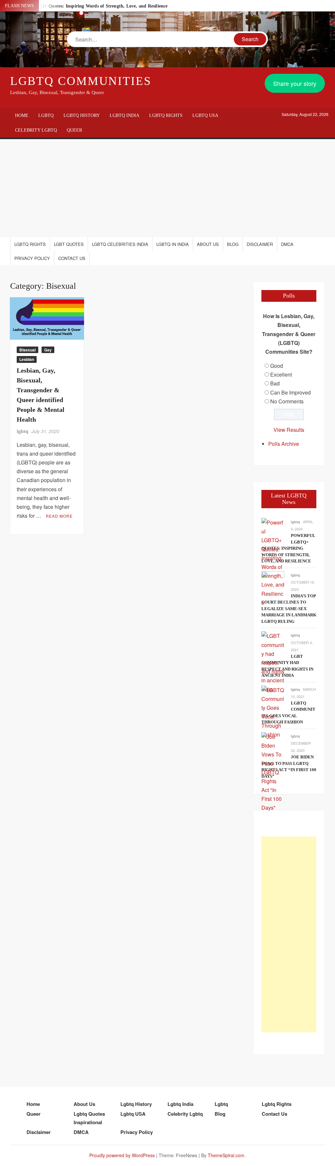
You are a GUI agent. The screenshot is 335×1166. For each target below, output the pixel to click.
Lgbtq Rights (166, 115)
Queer (74, 130)
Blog (232, 244)
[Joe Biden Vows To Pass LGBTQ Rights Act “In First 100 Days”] (272, 771)
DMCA (287, 244)
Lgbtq (46, 115)
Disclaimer (260, 244)
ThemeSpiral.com (226, 1155)
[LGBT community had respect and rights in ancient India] (272, 662)
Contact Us (71, 258)
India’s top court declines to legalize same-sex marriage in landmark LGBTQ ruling (288, 608)
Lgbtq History (81, 115)
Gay (48, 350)
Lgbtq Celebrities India (120, 244)
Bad (275, 383)
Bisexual (27, 350)
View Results (288, 429)
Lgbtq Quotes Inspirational (89, 1118)
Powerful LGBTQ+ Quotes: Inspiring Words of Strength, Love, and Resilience (88, 6)
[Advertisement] (167, 188)
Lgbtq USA (205, 115)
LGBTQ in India (172, 244)
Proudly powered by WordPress (122, 1155)
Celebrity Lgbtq (36, 130)
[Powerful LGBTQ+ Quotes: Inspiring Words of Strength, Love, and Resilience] (272, 561)
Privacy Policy (32, 258)
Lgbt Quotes (69, 244)
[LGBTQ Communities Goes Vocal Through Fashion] (272, 711)
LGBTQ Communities (80, 81)
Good (276, 365)
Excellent (281, 374)
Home (21, 115)
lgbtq (22, 431)
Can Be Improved (290, 392)
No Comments (287, 401)
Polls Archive (283, 443)
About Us (208, 244)
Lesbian (26, 359)
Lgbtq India (124, 115)
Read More (59, 516)
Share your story (294, 83)
